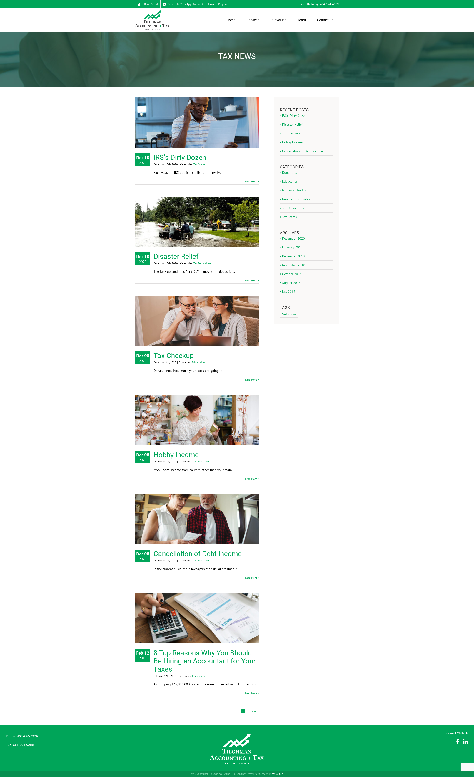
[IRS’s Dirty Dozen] (197, 122)
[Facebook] (457, 741)
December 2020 (293, 238)
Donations (289, 172)
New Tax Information (297, 199)
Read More (251, 181)
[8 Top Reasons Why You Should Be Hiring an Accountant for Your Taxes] (197, 618)
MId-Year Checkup (295, 190)
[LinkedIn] (465, 741)
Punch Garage (276, 774)
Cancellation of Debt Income (197, 554)
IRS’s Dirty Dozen (179, 157)
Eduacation (198, 362)
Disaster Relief (175, 256)
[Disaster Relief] (197, 222)
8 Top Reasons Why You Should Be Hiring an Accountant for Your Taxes (204, 661)
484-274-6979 (329, 4)
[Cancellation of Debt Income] (197, 519)
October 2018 (292, 274)
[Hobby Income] (197, 420)
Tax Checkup (173, 356)
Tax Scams (199, 164)
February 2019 (292, 247)
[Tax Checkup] (197, 321)
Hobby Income (176, 455)
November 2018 (293, 265)
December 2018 (293, 256)
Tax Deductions (202, 263)
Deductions (289, 314)
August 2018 (291, 283)
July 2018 (288, 292)
